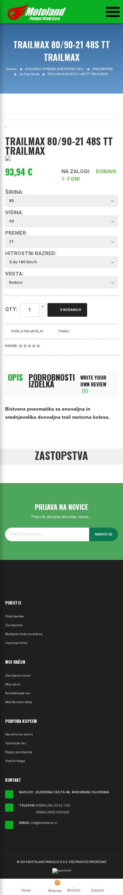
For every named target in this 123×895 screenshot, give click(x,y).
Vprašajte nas (15, 743)
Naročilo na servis (19, 734)
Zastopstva (14, 625)
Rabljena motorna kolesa (23, 634)
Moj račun (12, 684)
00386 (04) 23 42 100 (53, 805)
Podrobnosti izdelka (52, 380)
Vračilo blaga (15, 761)
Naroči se (103, 534)
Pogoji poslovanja (18, 752)
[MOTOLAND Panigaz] (36, 11)
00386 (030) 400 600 (52, 812)
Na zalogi (75, 171)
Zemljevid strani (18, 675)
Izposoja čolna (16, 643)
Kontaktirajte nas (18, 693)
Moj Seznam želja (18, 702)
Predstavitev (14, 616)
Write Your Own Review (93, 384)
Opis (15, 377)
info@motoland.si (43, 823)
